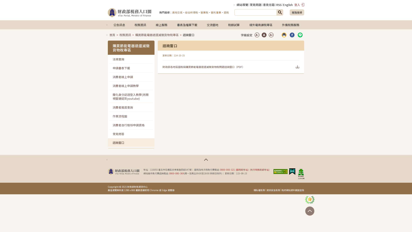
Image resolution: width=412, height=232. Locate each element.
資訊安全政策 (273, 190)
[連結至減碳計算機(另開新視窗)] (301, 172)
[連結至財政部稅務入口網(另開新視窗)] (123, 171)
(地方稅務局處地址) (259, 169)
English (288, 5)
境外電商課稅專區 (260, 25)
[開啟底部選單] (206, 159)
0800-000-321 (227, 169)
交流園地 (212, 25)
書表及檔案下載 (187, 25)
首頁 (112, 35)
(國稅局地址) (242, 169)
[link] (292, 35)
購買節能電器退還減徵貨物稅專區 (157, 35)
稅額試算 (234, 25)
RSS (278, 5)
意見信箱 (269, 5)
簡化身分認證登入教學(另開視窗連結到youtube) (131, 96)
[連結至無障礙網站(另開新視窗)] (280, 171)
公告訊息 (119, 25)
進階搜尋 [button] (297, 12)
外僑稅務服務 (290, 25)
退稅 (226, 12)
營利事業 (216, 12)
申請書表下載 (121, 68)
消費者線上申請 (123, 77)
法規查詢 (118, 59)
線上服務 (161, 25)
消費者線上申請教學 (126, 86)
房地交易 (177, 12)
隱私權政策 (259, 190)
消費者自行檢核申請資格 (129, 125)
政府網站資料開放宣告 (293, 190)
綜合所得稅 (191, 12)
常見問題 (255, 5)
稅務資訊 (140, 25)
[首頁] (129, 12)
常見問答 (118, 134)
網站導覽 (242, 5)
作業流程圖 (120, 116)
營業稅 (204, 12)
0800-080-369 (176, 173)
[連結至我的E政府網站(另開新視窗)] (292, 171)
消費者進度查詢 (123, 107)
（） (204, 67)
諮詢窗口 (118, 142)
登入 (297, 5)
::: (234, 4)
